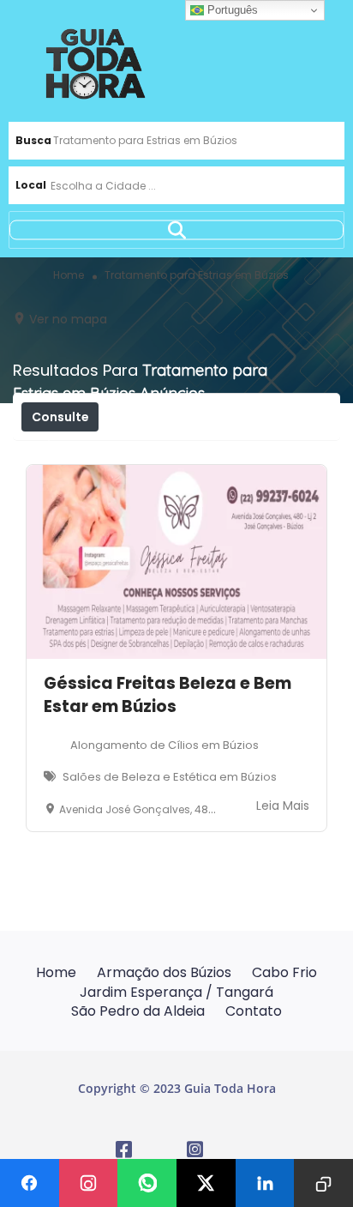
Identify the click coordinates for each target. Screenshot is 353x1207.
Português (231, 9)
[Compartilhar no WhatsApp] (146, 1183)
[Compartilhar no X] (206, 1183)
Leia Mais (282, 805)
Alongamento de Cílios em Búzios (164, 745)
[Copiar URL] (323, 1183)
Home (56, 972)
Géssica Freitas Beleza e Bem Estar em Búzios (167, 695)
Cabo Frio (284, 972)
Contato (253, 1011)
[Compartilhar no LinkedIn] (265, 1183)
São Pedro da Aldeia (138, 1011)
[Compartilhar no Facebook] (29, 1183)
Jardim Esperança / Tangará (176, 992)
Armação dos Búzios (164, 972)
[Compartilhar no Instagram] (88, 1183)
